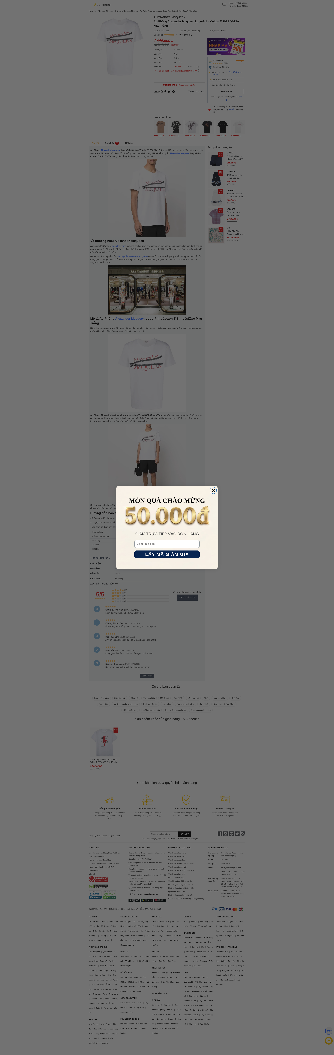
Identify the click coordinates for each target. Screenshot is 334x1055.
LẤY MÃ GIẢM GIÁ (167, 554)
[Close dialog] (213, 490)
